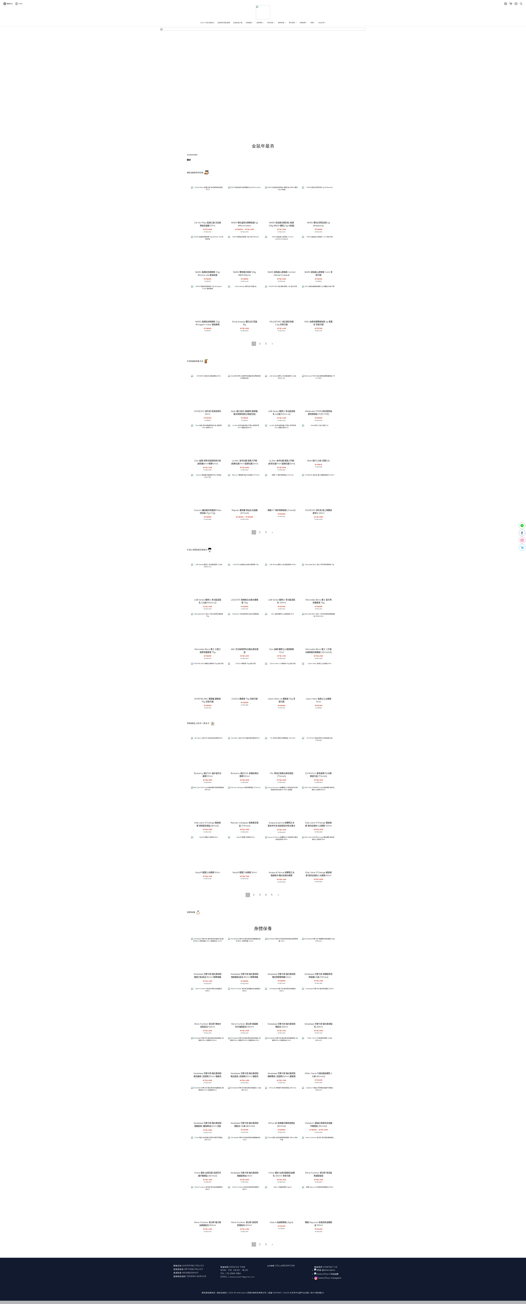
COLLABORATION (284, 1265)
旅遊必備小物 (237, 23)
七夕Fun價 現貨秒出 (207, 23)
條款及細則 (222, 1293)
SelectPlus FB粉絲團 (327, 1274)
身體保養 (303, 23)
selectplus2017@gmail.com (242, 1277)
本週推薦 (249, 23)
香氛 (312, 23)
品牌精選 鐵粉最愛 (224, 23)
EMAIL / (224, 1277)
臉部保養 (281, 23)
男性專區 (292, 23)
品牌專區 (259, 23)
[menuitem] (254, 344)
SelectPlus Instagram (329, 1278)
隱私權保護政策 (208, 1293)
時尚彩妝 (270, 23)
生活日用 (321, 23)
